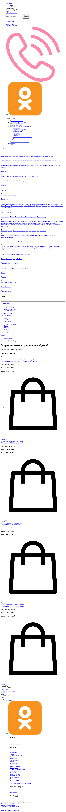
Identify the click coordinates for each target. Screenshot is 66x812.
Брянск (58, 160)
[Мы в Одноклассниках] (25, 115)
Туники (6, 329)
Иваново (3, 195)
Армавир (26, 156)
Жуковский (4, 185)
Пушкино (3, 237)
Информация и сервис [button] (16, 126)
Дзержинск (9, 176)
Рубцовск (24, 242)
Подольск (45, 235)
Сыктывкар (4, 249)
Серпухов (3, 248)
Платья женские (9, 307)
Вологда (57, 165)
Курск (7, 207)
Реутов (9, 242)
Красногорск (45, 206)
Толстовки (7, 327)
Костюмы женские (9, 306)
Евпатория (4, 181)
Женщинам (13, 750)
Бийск (41, 160)
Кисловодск (59, 204)
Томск (22, 254)
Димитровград (17, 176)
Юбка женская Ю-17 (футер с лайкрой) (12, 606)
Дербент (3, 176)
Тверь (13, 254)
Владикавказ (24, 165)
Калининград (9, 204)
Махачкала (18, 217)
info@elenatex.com (11, 13)
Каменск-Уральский (24, 204)
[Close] (1, 300)
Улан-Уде (3, 259)
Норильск (3, 226)
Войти (19, 142)
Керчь (50, 204)
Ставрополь (28, 248)
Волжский (51, 165)
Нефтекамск (41, 221)
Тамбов (8, 254)
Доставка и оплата (15, 765)
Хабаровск (4, 263)
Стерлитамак (45, 248)
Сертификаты (17, 134)
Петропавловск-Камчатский (34, 235)
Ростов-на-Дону (16, 242)
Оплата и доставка (18, 130)
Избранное (12, 143)
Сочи (22, 248)
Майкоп (12, 217)
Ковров (3, 206)
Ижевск (8, 195)
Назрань (15, 221)
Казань (3, 204)
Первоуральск (9, 235)
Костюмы (7, 323)
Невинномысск (32, 221)
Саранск (23, 246)
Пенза (2, 235)
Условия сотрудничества (20, 129)
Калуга (15, 204)
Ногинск (57, 224)
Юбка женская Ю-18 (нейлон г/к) (10, 524)
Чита (27, 268)
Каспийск (39, 204)
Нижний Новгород (14, 223)
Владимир (31, 165)
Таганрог (3, 254)
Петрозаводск (21, 235)
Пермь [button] (11, 6)
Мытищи (43, 217)
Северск (50, 246)
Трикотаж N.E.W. (6, 303)
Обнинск (3, 231)
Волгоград (38, 165)
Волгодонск (44, 165)
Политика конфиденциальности (22, 137)
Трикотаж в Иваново (7, 341)
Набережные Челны (6, 221)
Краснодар (53, 206)
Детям (12, 754)
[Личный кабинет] (25, 142)
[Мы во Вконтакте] (7, 115)
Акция (21, 121)
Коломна (7, 206)
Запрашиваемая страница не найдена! (24, 341)
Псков (58, 235)
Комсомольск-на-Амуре (18, 206)
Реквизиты (16, 133)
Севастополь (35, 246)
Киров (54, 204)
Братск (54, 160)
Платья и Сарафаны (10, 324)
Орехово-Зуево (34, 231)
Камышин (33, 204)
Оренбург (27, 231)
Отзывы (12, 139)
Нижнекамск (4, 223)
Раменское (4, 242)
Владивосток (16, 165)
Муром (39, 217)
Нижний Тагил (24, 223)
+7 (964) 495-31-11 (10, 21)
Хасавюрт (10, 263)
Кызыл (11, 207)
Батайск (19, 160)
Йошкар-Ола (4, 199)
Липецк (3, 212)
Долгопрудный (26, 176)
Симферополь (11, 248)
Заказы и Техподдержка (8, 805)
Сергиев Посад (57, 246)
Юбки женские (8, 310)
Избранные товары (15, 777)
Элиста (11, 282)
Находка (25, 221)
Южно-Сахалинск (6, 287)
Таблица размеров (18, 135)
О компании (16, 128)
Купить (3, 439)
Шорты (6, 330)
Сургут (51, 248)
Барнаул (14, 160)
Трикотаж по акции (6, 313)
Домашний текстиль (16, 755)
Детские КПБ (8, 338)
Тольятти (17, 254)
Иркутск (13, 195)
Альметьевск (9, 156)
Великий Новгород (6, 165)
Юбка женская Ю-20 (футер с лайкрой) (12, 443)
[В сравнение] (6, 440)
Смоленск (18, 248)
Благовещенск (47, 160)
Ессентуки (22, 181)
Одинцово (9, 231)
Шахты (3, 273)
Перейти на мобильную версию (10, 810)
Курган (3, 207)
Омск (22, 231)
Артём (31, 156)
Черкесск (23, 268)
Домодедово (34, 176)
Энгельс (16, 282)
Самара (8, 246)
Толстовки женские (10, 309)
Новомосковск (52, 223)
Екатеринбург (11, 181)
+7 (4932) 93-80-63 (10, 24)
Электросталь (5, 282)
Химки (15, 263)
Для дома (3, 335)
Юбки (6, 332)
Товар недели (14, 760)
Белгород (25, 160)
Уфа (20, 259)
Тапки (6, 326)
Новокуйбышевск (43, 223)
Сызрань (56, 248)
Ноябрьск (9, 226)
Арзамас (21, 156)
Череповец (17, 268)
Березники (36, 160)
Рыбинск (29, 242)
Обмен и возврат (17, 131)
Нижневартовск (58, 221)
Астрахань (45, 156)
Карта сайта (13, 772)
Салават (3, 246)
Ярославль (8, 291)
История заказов (15, 775)
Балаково (3, 160)
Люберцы (8, 212)
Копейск (27, 206)
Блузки (6, 318)
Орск (41, 231)
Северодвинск (43, 246)
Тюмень (30, 254)
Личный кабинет (15, 774)
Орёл (44, 231)
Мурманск (33, 217)
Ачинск (50, 156)
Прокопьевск (52, 235)
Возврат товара (14, 780)
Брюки (6, 319)
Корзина (12, 144)
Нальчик (20, 221)
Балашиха (9, 160)
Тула (25, 254)
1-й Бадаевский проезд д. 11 (9, 690)
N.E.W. (20, 125)
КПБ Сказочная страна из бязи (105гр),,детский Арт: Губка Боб (19, 361)
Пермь (15, 235)
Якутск (3, 291)
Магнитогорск (5, 217)
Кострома (38, 206)
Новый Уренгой (50, 224)
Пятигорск (10, 237)
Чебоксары (4, 268)
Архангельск (37, 156)
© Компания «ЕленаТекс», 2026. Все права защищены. (17, 802)
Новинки (21, 123)
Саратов (28, 246)
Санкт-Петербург (15, 246)
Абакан (3, 156)
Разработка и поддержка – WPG (10, 806)
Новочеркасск (32, 224)
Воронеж (3, 167)
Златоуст (3, 190)
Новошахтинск (40, 224)
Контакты (16, 138)
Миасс (23, 217)
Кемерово (45, 204)
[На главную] (4, 692)
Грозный (3, 171)
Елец (17, 181)
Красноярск (59, 206)
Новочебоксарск (22, 224)
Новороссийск (5, 224)
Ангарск (15, 156)
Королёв (32, 206)
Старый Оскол (36, 248)
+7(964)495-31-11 (6, 695)
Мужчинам (13, 752)
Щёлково (3, 277)
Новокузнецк (33, 223)
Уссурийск (16, 259)
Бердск (30, 160)
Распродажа (22, 122)
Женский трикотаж (6, 315)
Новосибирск (13, 224)
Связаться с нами (15, 779)
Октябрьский (17, 231)
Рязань (35, 242)
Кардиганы (7, 321)
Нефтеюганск (49, 221)
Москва (27, 217)
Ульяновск (9, 259)
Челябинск (10, 268)
